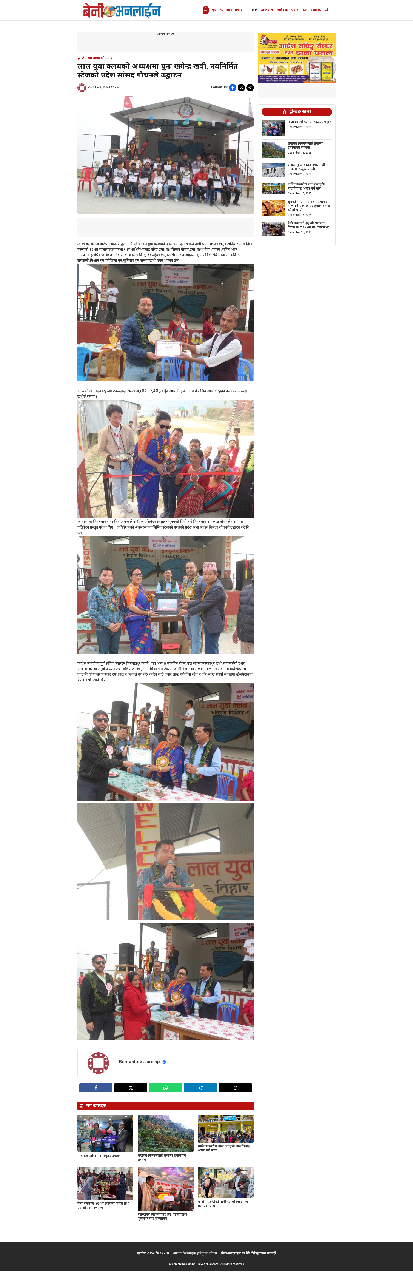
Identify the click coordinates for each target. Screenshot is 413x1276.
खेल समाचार (89, 58)
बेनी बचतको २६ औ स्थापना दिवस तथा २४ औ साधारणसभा (103, 1206)
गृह (214, 10)
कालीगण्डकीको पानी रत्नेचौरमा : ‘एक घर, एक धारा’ (223, 1204)
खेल (254, 10)
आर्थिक (282, 10)
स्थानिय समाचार (230, 10)
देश (305, 10)
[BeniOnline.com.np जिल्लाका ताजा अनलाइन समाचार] (122, 10)
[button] (326, 10)
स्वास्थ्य (316, 10)
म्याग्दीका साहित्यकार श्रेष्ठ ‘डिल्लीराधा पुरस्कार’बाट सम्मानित (162, 1217)
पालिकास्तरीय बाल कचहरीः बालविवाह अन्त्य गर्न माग (224, 1148)
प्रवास (295, 10)
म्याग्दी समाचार (106, 58)
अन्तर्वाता (267, 10)
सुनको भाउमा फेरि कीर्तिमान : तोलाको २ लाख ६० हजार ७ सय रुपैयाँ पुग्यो (309, 206)
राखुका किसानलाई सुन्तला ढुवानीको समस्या (162, 1158)
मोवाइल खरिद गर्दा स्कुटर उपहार (99, 1156)
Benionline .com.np (139, 1062)
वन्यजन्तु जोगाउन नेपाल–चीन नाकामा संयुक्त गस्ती (307, 167)
